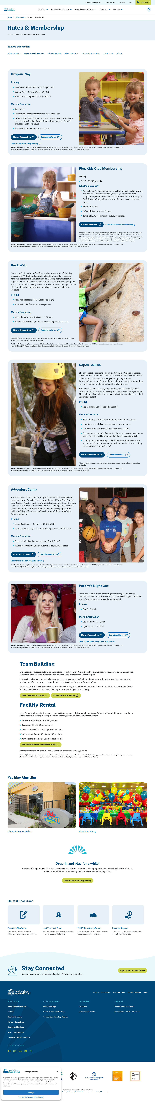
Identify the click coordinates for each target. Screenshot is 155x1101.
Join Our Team (119, 992)
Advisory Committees (16, 1022)
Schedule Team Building (64, 695)
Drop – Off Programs (91, 53)
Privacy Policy (38, 1097)
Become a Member (89, 224)
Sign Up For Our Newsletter (132, 970)
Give (145, 992)
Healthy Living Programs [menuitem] (60, 9)
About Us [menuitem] (116, 9)
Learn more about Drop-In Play (24, 143)
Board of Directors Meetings (54, 1012)
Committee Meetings (16, 1027)
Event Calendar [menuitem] (110, 2)
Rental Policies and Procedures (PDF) (39, 745)
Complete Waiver (48, 137)
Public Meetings (49, 1007)
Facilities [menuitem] (42, 9)
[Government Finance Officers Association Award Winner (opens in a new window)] (73, 1076)
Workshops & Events (87, 1012)
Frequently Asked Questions (19, 1037)
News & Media (134, 992)
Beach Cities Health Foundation (127, 1012)
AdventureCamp (54, 53)
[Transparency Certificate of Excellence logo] (117, 1076)
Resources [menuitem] (103, 9)
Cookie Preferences (81, 1092)
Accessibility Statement (99, 1092)
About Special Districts (17, 1007)
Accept (31, 1092)
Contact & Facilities (101, 992)
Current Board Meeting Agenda (55, 1017)
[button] (57, 1072)
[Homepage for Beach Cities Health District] (9, 9)
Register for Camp (21, 554)
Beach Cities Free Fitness (124, 1007)
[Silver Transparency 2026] (135, 1076)
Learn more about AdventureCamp (26, 561)
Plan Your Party (71, 53)
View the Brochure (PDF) (33, 695)
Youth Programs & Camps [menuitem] (84, 9)
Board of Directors (15, 1017)
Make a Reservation (22, 137)
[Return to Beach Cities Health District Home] (19, 992)
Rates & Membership (37, 17)
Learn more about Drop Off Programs (95, 641)
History (10, 1012)
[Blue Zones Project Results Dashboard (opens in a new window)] (94, 1076)
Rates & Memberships (34, 53)
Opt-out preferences (25, 1097)
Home (10, 17)
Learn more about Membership (119, 225)
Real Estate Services (16, 1032)
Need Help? (145, 2)
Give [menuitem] (130, 2)
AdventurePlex (21, 17)
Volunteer (83, 1007)
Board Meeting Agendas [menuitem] (93, 2)
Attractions (108, 53)
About (119, 53)
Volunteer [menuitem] (122, 2)
